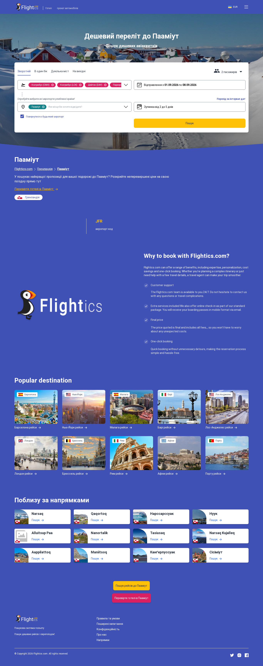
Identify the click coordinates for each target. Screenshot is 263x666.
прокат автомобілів (67, 8)
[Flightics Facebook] (247, 655)
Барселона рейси (25, 427)
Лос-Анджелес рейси (219, 427)
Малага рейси (119, 427)
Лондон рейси (23, 473)
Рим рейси (116, 473)
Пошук (36, 520)
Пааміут (63, 169)
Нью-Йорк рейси (72, 427)
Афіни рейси (165, 473)
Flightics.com (23, 169)
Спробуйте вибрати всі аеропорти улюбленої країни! (46, 99)
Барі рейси (164, 427)
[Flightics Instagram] (239, 655)
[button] (246, 7)
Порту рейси (213, 473)
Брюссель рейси (73, 473)
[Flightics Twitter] (232, 655)
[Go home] (26, 618)
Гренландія (45, 169)
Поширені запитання (110, 623)
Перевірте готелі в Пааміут (34, 189)
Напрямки (103, 640)
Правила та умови (108, 618)
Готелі (48, 8)
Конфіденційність (108, 629)
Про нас (102, 634)
